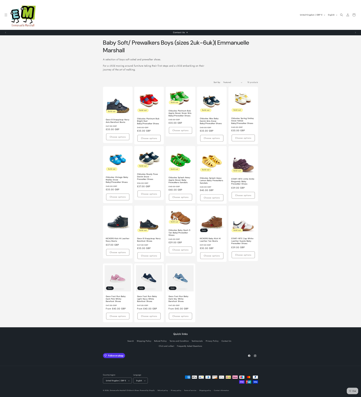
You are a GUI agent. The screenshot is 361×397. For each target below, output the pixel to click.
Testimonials (197, 341)
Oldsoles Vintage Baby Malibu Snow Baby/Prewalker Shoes (117, 180)
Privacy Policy (212, 341)
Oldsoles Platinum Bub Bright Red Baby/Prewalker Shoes (148, 121)
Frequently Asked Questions (189, 346)
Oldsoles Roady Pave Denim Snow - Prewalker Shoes (147, 176)
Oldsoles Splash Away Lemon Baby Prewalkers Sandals (211, 180)
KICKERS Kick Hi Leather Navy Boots (117, 239)
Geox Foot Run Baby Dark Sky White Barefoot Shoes (178, 299)
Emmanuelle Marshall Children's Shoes (124, 390)
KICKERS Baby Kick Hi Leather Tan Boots (210, 239)
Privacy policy (176, 390)
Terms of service (190, 390)
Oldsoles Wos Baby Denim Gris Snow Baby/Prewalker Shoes (211, 121)
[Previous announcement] (5, 32)
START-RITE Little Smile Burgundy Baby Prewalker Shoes (242, 181)
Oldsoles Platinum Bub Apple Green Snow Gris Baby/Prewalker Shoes (180, 113)
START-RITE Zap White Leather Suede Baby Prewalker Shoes (242, 241)
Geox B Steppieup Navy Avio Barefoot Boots (117, 120)
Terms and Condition (179, 341)
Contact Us (226, 341)
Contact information (221, 390)
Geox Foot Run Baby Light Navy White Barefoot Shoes (147, 299)
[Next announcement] (355, 32)
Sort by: (217, 82)
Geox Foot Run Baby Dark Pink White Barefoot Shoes (116, 299)
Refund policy (163, 390)
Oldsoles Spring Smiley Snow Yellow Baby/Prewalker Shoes (242, 120)
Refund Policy (160, 341)
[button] (6, 15)
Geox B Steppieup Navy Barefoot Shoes (149, 239)
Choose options (118, 136)
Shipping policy (205, 390)
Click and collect (166, 346)
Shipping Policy (144, 341)
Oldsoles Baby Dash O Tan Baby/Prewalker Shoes (180, 232)
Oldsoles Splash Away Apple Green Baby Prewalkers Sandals (179, 180)
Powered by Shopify (147, 390)
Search (130, 341)
